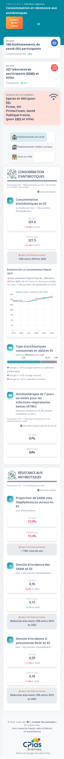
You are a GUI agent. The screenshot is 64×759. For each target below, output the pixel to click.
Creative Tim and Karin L (44, 722)
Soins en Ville (24, 156)
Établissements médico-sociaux (34, 146)
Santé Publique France (20, 113)
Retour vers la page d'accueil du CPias (33, 753)
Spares (11, 98)
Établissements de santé (31, 136)
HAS (24, 98)
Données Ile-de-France (14, 22)
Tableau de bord (13, 4)
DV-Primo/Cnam (15, 109)
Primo (10, 107)
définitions (29, 354)
